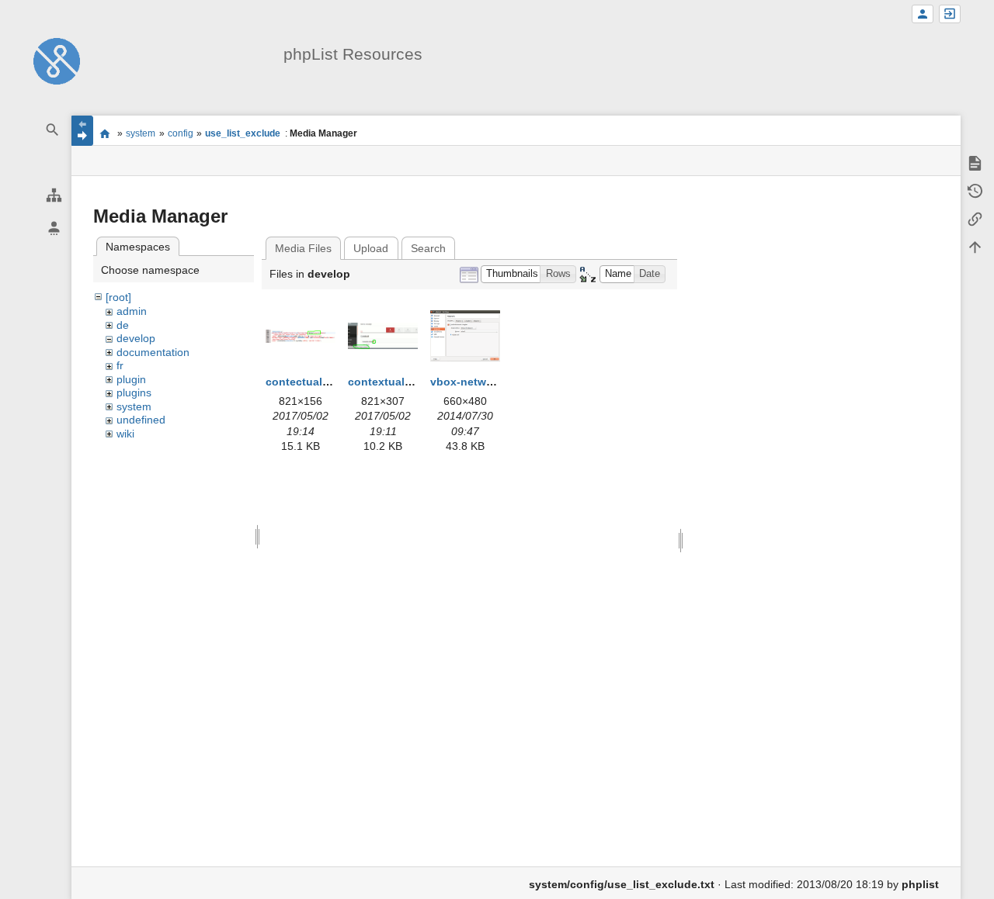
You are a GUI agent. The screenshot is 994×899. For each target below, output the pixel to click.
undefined (140, 419)
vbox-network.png (478, 381)
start (105, 133)
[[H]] (56, 60)
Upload (370, 248)
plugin (131, 379)
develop (135, 338)
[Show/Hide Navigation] (82, 131)
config (180, 133)
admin (131, 311)
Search (428, 248)
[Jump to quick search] (52, 130)
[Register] (922, 14)
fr (119, 365)
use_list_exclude (242, 133)
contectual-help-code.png (335, 381)
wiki (125, 433)
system (140, 133)
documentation (152, 352)
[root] (118, 297)
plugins (133, 392)
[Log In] (950, 14)
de (122, 325)
